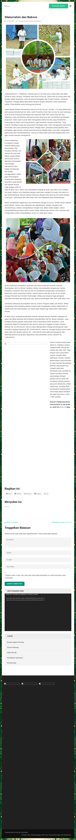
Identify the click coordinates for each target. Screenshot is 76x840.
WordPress (67, 835)
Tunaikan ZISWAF (58, 6)
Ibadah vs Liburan (11, 522)
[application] (38, 612)
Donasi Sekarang (13, 647)
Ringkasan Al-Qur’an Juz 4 (61, 522)
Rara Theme (49, 835)
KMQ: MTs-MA (12, 652)
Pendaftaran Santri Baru (15, 658)
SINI (68, 407)
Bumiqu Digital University (15, 642)
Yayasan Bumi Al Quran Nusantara (29, 21)
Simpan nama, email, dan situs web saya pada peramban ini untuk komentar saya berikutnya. (35, 576)
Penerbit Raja (11, 663)
